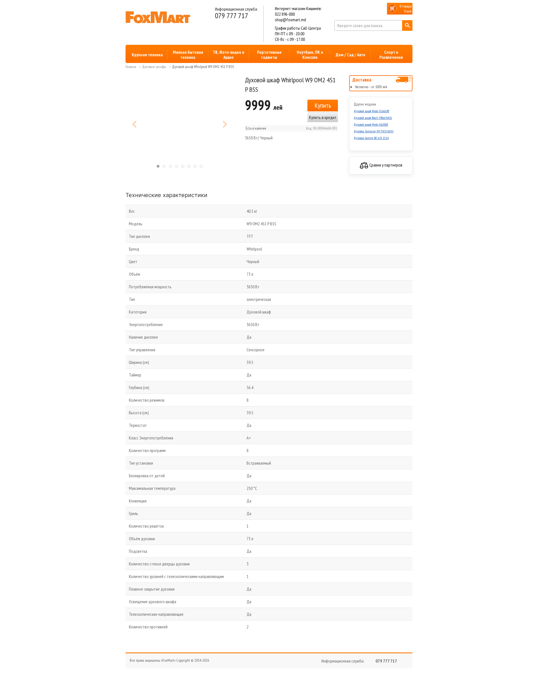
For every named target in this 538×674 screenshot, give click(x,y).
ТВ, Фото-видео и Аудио (228, 54)
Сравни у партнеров (385, 165)
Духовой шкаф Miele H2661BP (371, 111)
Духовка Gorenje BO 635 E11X (371, 138)
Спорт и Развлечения (391, 54)
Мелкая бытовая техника (188, 54)
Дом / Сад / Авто (350, 54)
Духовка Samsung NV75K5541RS (373, 131)
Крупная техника (147, 54)
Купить (322, 105)
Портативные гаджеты (269, 54)
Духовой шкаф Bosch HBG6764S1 (373, 118)
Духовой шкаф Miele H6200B (371, 124)
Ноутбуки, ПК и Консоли (310, 54)
